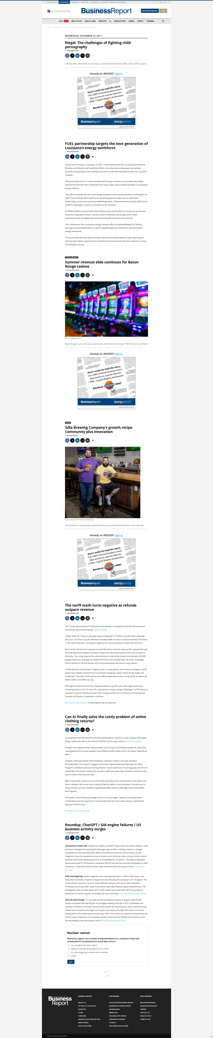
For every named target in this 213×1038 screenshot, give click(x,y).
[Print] (87, 55)
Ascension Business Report (120, 1006)
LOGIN (163, 11)
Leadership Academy (117, 1019)
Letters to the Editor (87, 1006)
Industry (102, 21)
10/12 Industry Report (118, 1016)
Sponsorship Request (149, 1006)
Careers (143, 1009)
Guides (131, 21)
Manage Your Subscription (89, 1019)
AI (110, 21)
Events (140, 21)
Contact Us (94, 2)
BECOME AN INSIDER (150, 11)
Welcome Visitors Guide (118, 1026)
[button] (163, 21)
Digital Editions (84, 1026)
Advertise (75, 2)
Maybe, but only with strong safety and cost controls (90, 949)
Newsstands (83, 1023)
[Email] (82, 55)
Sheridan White (72, 435)
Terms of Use (145, 1019)
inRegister (113, 1013)
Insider (75, 257)
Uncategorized (58, 27)
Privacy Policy (145, 1016)
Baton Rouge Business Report (121, 1003)
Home (49, 27)
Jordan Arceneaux (73, 270)
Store (80, 1013)
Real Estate (77, 21)
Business (68, 257)
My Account (64, 2)
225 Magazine (114, 1009)
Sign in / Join (52, 2)
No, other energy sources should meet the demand (89, 952)
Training (150, 21)
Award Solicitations (118, 2)
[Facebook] (156, 2)
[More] (93, 156)
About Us (82, 1003)
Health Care (90, 21)
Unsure (73, 956)
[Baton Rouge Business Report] (106, 11)
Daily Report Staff (73, 50)
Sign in (119, 73)
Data (63, 21)
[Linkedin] (160, 2)
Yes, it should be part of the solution (84, 945)
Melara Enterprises (148, 1003)
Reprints (104, 2)
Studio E (112, 1023)
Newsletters (120, 21)
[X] (164, 2)
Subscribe (84, 2)
